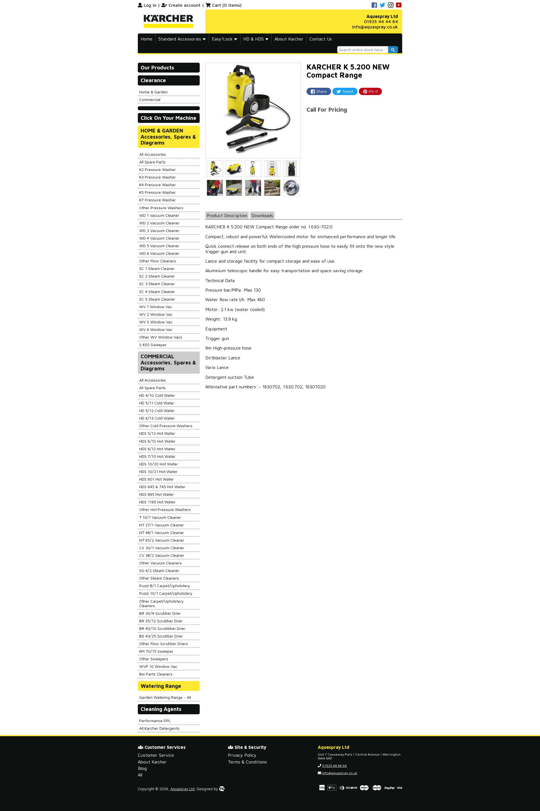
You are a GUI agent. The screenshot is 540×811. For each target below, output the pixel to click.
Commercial (149, 99)
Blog (142, 768)
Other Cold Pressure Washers (165, 425)
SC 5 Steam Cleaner (157, 299)
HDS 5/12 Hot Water (157, 433)
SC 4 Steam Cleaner (157, 291)
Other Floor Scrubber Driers (163, 643)
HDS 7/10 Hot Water (157, 456)
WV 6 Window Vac (155, 329)
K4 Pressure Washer (157, 184)
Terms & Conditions (247, 761)
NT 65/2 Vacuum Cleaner (161, 540)
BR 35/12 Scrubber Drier (161, 620)
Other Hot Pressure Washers (165, 509)
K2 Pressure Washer (157, 169)
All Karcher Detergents (159, 728)
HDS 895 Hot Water (156, 494)
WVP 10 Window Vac (158, 666)
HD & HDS (254, 38)
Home (146, 38)
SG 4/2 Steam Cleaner (159, 570)
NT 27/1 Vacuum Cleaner (161, 524)
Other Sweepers (153, 658)
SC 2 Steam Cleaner (157, 276)
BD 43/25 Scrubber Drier (161, 636)
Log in (150, 5)
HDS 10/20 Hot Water (158, 463)
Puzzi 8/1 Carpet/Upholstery (164, 585)
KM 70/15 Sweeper (156, 651)
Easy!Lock (223, 38)
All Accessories (152, 154)
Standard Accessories (180, 38)
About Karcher (288, 38)
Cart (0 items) (227, 5)
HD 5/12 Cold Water (157, 410)
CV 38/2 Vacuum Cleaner (161, 555)
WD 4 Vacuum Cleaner (159, 238)
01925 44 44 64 (381, 21)
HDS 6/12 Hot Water (157, 448)
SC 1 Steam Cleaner (157, 268)
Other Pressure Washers (161, 207)
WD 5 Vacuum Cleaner (159, 245)
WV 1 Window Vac (155, 306)
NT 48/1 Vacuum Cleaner (161, 532)
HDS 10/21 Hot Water (158, 471)
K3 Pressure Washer (157, 177)
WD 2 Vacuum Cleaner (159, 222)
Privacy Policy (242, 755)
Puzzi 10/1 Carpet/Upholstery (165, 593)
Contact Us (320, 38)
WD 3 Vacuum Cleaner (159, 230)
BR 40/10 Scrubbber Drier (162, 628)
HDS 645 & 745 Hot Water (162, 486)
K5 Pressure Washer (157, 192)
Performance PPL (155, 720)
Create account (184, 5)
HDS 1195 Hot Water (157, 501)
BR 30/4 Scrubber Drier (160, 613)
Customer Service (156, 755)
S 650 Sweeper (152, 344)
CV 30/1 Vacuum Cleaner (161, 547)
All (140, 774)
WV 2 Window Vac (155, 314)
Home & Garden (153, 91)
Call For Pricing (327, 109)
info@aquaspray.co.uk (375, 26)
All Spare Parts (152, 161)
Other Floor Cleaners (157, 260)
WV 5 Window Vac (155, 321)
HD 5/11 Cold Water (156, 402)
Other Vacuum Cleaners (160, 562)
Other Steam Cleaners (159, 578)
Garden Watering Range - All (165, 697)
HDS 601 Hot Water (156, 479)
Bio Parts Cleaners (155, 674)
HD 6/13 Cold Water (157, 418)
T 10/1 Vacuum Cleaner (160, 517)
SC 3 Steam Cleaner (157, 283)
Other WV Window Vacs (160, 337)
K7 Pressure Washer (157, 199)
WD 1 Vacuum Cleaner (159, 215)
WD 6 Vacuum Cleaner (159, 253)
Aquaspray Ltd (182, 789)
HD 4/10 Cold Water (157, 395)
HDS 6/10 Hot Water (157, 441)
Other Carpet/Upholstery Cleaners (161, 603)
